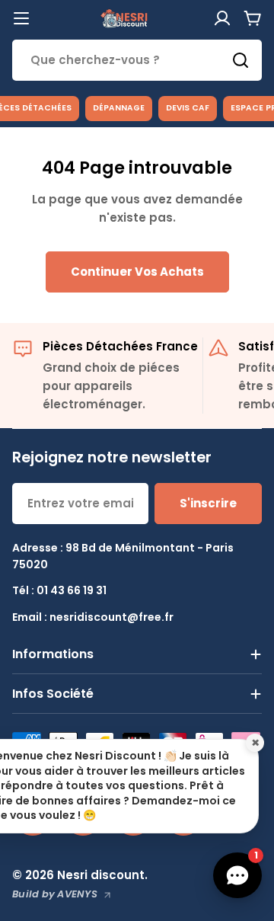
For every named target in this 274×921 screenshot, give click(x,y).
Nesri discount (101, 875)
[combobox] (137, 60)
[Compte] (222, 18)
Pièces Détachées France (120, 346)
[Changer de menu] (21, 18)
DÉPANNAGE (119, 108)
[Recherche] (240, 60)
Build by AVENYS (54, 894)
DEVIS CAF (187, 108)
